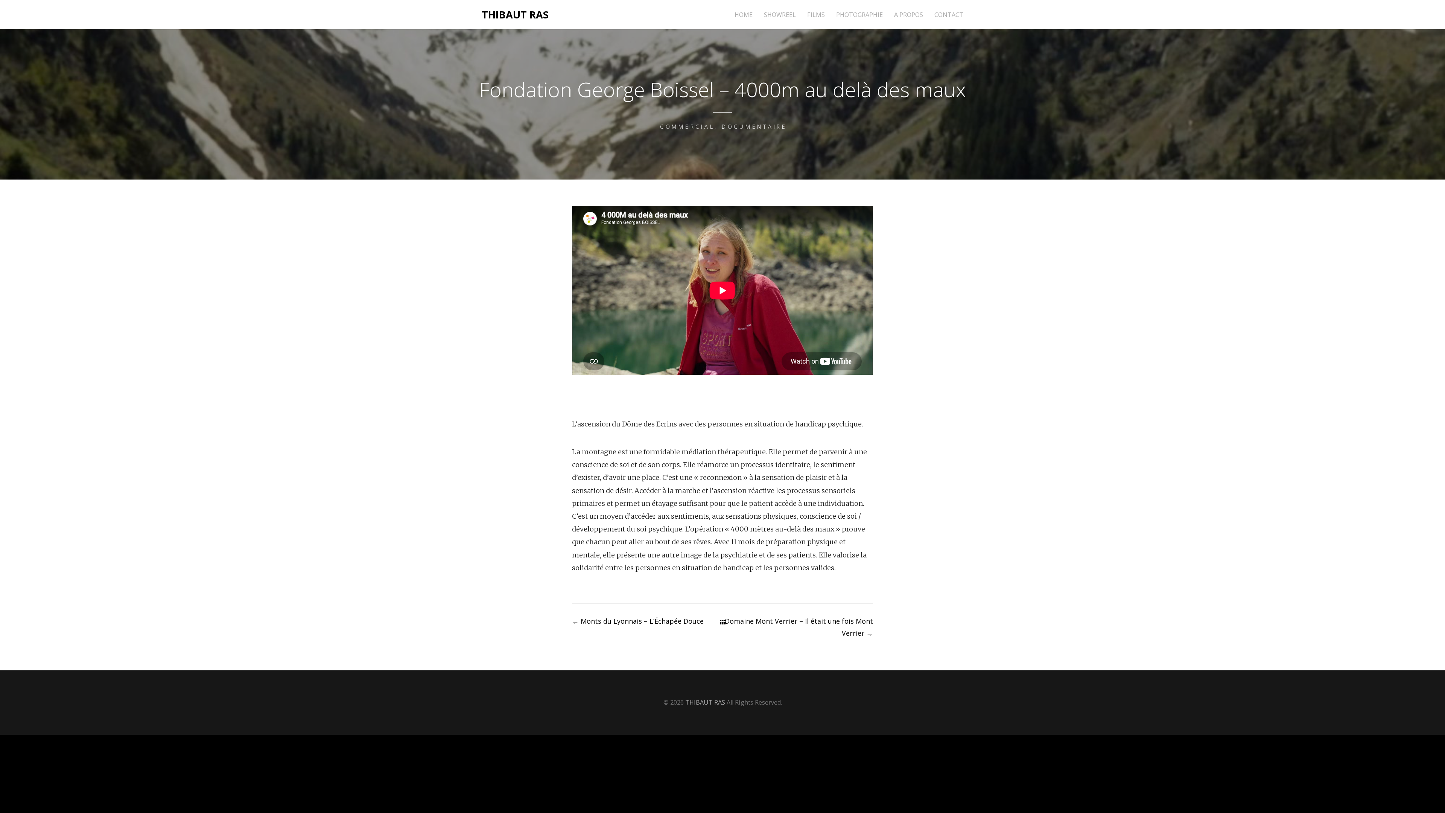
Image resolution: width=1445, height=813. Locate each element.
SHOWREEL (780, 14)
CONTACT (948, 14)
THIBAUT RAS (515, 14)
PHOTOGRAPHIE (859, 14)
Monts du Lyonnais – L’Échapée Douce (638, 621)
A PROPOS (908, 14)
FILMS (816, 14)
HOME (744, 14)
